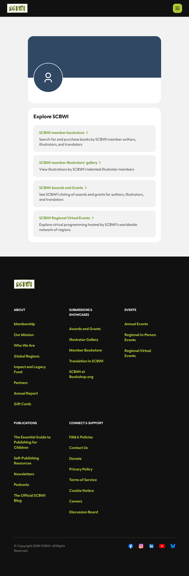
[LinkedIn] (151, 546)
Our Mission (24, 334)
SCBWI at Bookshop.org (81, 374)
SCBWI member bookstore (61, 132)
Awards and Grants (85, 328)
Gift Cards (22, 404)
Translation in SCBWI (86, 361)
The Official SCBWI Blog (30, 498)
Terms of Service (83, 479)
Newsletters (24, 474)
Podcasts (21, 484)
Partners (21, 382)
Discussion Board (83, 512)
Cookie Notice (81, 490)
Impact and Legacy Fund (30, 369)
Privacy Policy (80, 469)
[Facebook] (130, 546)
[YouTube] (162, 546)
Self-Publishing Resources (26, 460)
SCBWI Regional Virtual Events (64, 218)
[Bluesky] (173, 546)
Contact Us (78, 447)
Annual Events (136, 324)
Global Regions (26, 356)
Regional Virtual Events (137, 353)
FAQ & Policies (81, 437)
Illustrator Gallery (83, 339)
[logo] (17, 8)
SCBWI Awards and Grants (61, 187)
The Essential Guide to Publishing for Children (32, 442)
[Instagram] (141, 546)
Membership (24, 324)
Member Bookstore (85, 350)
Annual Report (26, 393)
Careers (75, 501)
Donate (75, 458)
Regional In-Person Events (140, 337)
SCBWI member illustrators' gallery (68, 162)
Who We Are (24, 345)
